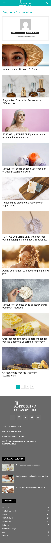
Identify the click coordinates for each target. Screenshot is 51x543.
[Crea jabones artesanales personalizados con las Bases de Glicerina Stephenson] (25, 324)
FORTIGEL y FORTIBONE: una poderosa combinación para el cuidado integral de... (25, 238)
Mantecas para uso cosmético (28, 465)
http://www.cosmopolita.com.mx (25, 36)
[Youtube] (38, 417)
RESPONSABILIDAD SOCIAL (13, 436)
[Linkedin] (25, 417)
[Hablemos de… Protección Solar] (25, 55)
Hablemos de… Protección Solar (20, 69)
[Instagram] (19, 417)
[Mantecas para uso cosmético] (8, 467)
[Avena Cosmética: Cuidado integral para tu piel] (25, 256)
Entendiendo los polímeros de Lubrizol (31, 487)
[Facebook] (12, 417)
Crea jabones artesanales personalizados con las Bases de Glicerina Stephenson (25, 340)
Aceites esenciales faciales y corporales (32, 476)
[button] (47, 3)
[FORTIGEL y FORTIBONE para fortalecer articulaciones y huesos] (25, 120)
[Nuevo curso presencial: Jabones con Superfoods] (25, 188)
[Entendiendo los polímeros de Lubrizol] (8, 489)
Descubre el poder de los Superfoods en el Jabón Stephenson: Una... (24, 170)
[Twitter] (32, 417)
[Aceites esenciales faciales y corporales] (8, 479)
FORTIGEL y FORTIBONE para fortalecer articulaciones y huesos (24, 136)
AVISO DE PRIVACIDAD (11, 427)
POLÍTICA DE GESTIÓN (11, 431)
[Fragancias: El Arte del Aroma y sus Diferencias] (25, 86)
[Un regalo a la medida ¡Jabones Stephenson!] (25, 358)
